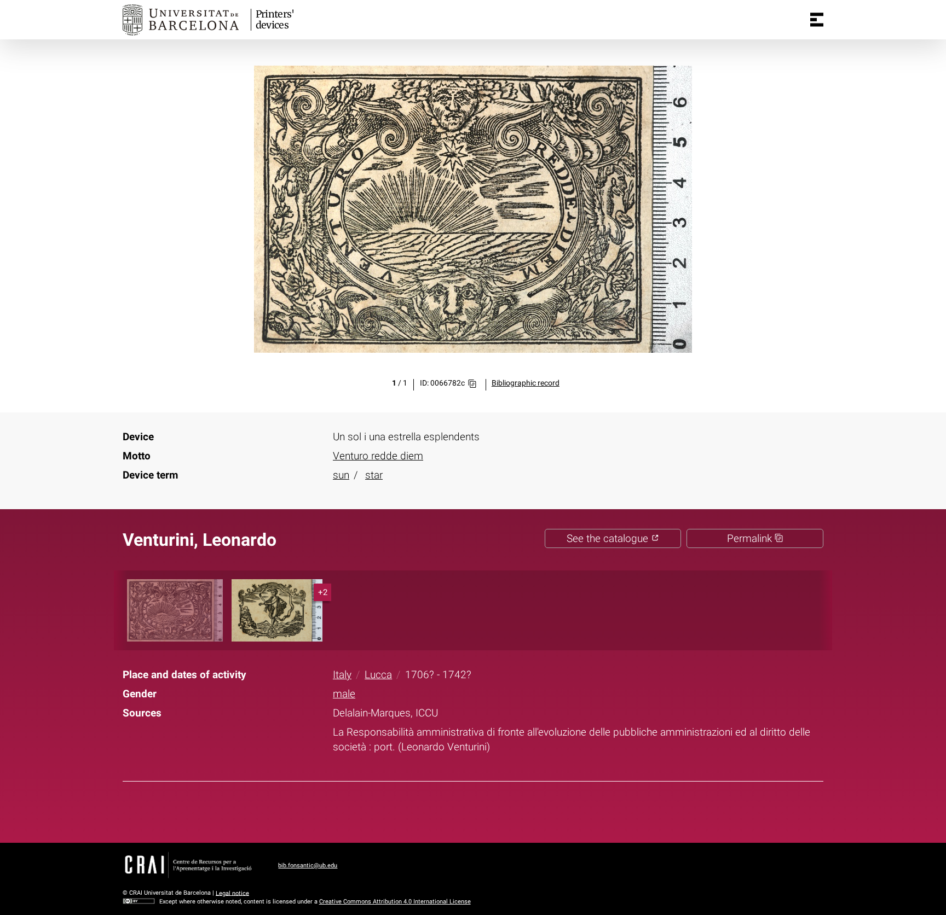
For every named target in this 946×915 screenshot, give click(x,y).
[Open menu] (816, 20)
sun (341, 475)
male (344, 693)
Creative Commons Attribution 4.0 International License (395, 901)
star (374, 475)
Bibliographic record (525, 383)
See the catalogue (609, 538)
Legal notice (232, 892)
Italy (342, 674)
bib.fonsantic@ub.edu (307, 865)
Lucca (378, 674)
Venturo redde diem (378, 456)
